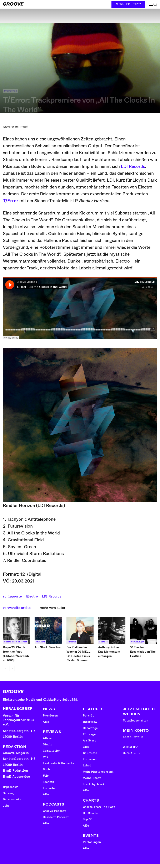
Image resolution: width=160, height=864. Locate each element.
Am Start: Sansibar (48, 647)
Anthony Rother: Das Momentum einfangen (109, 651)
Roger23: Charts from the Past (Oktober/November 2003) (16, 653)
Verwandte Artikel (17, 607)
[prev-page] (5, 668)
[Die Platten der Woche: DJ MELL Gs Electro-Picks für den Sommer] (80, 630)
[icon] (153, 5)
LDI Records (133, 166)
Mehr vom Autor (52, 607)
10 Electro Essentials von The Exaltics (143, 651)
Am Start (40, 642)
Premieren (10, 90)
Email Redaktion (15, 771)
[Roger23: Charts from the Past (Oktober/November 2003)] (16, 630)
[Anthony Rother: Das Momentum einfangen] (111, 630)
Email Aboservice (16, 777)
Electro (32, 596)
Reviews (72, 642)
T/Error (10, 201)
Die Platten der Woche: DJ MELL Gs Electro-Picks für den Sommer (78, 653)
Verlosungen (137, 642)
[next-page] (12, 668)
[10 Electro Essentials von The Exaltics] (143, 630)
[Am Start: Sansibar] (48, 630)
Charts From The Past (15, 642)
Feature (103, 642)
